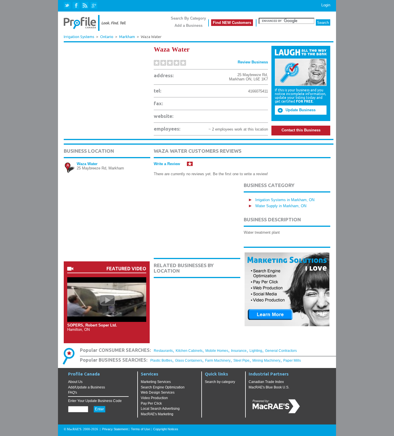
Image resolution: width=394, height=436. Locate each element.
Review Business (253, 62)
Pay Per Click (151, 403)
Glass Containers (188, 360)
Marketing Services (156, 382)
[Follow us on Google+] (93, 6)
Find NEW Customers (232, 22)
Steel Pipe (241, 360)
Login (325, 5)
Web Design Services (158, 392)
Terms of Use (140, 429)
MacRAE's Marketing (157, 414)
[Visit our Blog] (85, 6)
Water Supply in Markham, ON (280, 206)
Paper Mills (292, 360)
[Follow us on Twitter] (68, 6)
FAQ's (72, 392)
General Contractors (281, 351)
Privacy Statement (115, 429)
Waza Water (87, 164)
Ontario (106, 37)
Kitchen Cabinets (189, 351)
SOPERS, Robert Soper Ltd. (92, 325)
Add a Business (188, 25)
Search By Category (188, 18)
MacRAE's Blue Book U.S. (269, 387)
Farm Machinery (217, 360)
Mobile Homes (216, 351)
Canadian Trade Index (266, 382)
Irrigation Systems (79, 37)
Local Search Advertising (160, 409)
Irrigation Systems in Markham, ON (284, 200)
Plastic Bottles (161, 360)
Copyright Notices (165, 429)
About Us (75, 382)
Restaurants (163, 351)
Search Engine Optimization (163, 387)
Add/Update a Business (86, 387)
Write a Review (167, 164)
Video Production (154, 398)
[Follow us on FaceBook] (76, 6)
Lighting (255, 351)
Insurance (239, 351)
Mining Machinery (266, 360)
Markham (127, 37)
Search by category (220, 382)
